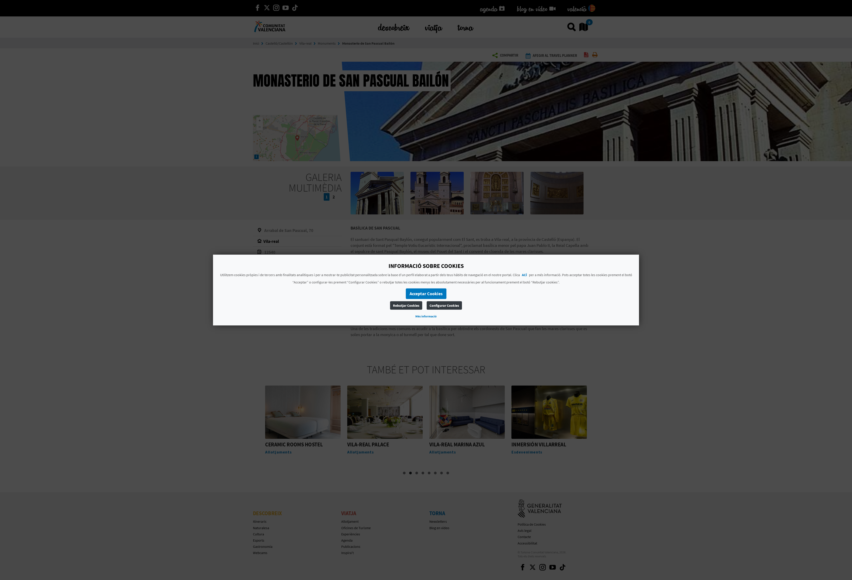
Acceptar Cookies (426, 293)
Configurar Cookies (444, 305)
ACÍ (524, 275)
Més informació (426, 316)
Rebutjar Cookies (406, 305)
